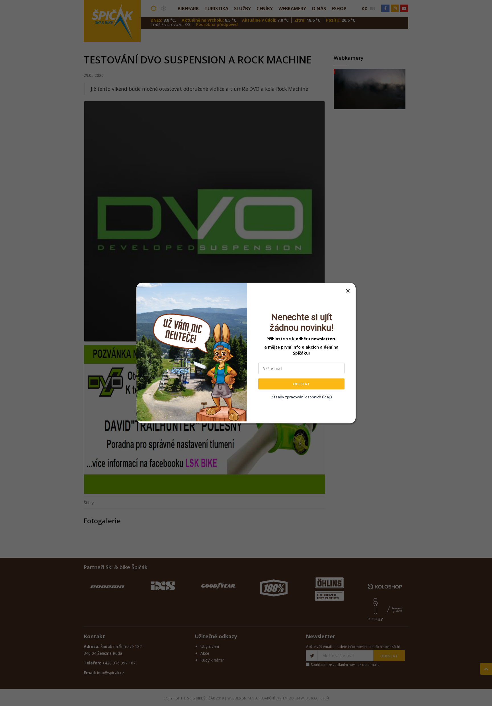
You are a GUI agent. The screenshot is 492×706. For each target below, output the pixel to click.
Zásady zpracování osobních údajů (301, 396)
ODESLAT (301, 383)
